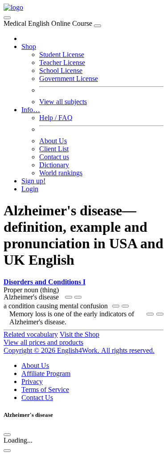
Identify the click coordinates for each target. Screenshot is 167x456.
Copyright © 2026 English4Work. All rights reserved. (79, 350)
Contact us (54, 157)
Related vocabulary (31, 334)
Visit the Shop (79, 334)
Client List (54, 149)
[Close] (97, 25)
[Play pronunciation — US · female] (68, 297)
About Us (53, 141)
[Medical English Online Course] (13, 7)
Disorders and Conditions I (45, 282)
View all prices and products (43, 342)
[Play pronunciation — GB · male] (77, 297)
